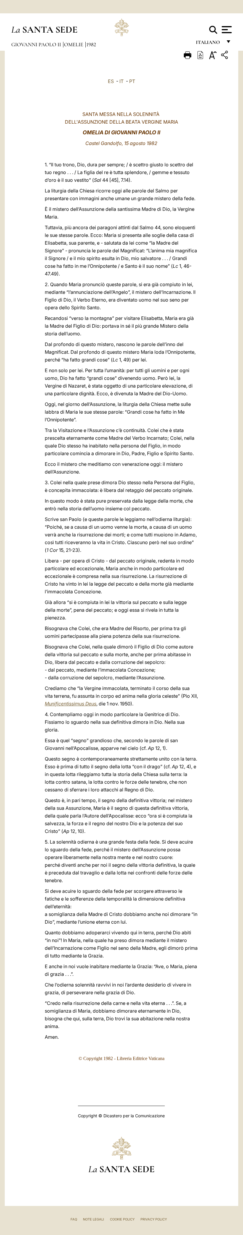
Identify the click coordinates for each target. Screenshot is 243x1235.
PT (132, 81)
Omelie (74, 44)
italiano (209, 43)
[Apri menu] (226, 30)
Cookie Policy (122, 1219)
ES (111, 81)
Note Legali (93, 1219)
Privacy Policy (153, 1219)
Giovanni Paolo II (36, 44)
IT (121, 81)
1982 (91, 44)
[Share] (225, 56)
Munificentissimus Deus (70, 704)
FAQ (74, 1219)
